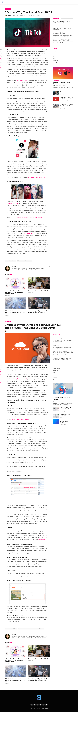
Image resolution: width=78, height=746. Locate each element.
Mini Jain (9, 15)
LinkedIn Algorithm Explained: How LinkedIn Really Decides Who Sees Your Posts (15, 312)
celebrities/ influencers (12, 203)
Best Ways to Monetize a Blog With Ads (38, 291)
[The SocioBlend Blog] (3, 2)
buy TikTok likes (28, 233)
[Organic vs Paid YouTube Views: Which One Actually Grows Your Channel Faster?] (56, 409)
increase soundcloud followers (11, 628)
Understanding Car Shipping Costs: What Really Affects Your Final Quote (66, 106)
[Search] (75, 2)
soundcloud (32, 628)
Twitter (54, 63)
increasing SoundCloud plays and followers (23, 378)
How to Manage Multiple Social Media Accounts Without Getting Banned (38, 311)
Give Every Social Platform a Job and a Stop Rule (62, 28)
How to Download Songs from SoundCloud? (23, 419)
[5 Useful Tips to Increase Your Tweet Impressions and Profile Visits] (56, 421)
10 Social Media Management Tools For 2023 (61, 398)
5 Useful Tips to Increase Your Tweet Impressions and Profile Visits (66, 421)
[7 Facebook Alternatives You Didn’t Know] (56, 93)
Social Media (11, 2)
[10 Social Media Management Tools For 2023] (63, 388)
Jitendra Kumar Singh (45, 708)
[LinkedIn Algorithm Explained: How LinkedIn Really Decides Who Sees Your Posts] (15, 303)
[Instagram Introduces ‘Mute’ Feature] (63, 73)
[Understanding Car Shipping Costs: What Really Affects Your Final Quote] (56, 106)
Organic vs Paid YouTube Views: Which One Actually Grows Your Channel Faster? (66, 409)
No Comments (32, 15)
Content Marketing (40, 2)
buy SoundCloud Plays (40, 509)
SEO (32, 2)
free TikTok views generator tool (36, 177)
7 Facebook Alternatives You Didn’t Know (66, 92)
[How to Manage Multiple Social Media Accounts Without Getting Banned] (39, 303)
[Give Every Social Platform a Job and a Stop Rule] (56, 416)
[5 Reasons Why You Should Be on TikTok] (27, 32)
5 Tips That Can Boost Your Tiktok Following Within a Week (27, 217)
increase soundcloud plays (23, 628)
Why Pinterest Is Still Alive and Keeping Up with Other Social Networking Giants (66, 99)
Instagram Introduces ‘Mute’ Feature (61, 83)
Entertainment (55, 54)
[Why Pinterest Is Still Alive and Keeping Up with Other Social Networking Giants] (56, 99)
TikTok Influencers (12, 260)
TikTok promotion (28, 260)
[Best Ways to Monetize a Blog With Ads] (39, 283)
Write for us (50, 2)
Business (27, 2)
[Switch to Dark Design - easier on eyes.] (74, 2)
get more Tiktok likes (21, 80)
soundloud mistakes (39, 628)
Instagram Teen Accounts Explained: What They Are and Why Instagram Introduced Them (14, 292)
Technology (20, 2)
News (54, 56)
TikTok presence (20, 260)
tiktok (6, 260)
